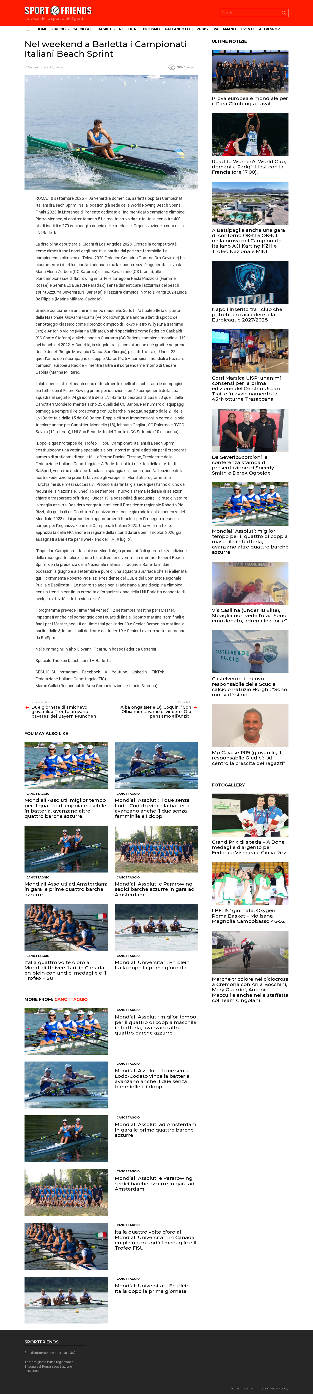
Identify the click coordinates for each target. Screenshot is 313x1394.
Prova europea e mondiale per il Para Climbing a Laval (250, 100)
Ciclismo (151, 29)
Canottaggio (37, 793)
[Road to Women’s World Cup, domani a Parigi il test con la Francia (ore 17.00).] (250, 134)
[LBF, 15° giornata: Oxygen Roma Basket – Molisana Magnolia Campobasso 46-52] (250, 883)
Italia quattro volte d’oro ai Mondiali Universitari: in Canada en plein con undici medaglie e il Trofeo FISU (65, 970)
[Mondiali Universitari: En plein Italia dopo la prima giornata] (156, 927)
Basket (105, 29)
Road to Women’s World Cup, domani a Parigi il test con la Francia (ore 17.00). (249, 167)
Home (41, 29)
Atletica (127, 29)
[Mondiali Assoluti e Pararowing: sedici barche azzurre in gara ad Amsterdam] (156, 849)
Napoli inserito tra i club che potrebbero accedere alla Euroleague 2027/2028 (247, 314)
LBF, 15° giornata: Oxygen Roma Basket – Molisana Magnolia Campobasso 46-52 (248, 916)
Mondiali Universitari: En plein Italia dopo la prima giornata (152, 964)
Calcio (59, 29)
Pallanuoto (177, 29)
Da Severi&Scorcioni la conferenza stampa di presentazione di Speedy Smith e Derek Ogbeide (243, 465)
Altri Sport (270, 29)
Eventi (247, 29)
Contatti (249, 1388)
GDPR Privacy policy (274, 1388)
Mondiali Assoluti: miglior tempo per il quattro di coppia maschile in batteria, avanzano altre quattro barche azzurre (65, 808)
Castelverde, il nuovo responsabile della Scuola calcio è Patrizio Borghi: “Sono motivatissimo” (249, 686)
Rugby (203, 29)
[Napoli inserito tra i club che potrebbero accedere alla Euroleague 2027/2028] (250, 282)
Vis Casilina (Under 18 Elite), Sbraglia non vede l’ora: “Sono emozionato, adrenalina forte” (249, 615)
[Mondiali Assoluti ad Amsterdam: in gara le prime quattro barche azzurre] (66, 849)
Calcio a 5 (82, 29)
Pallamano (225, 29)
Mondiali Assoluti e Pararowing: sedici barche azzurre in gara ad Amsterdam (155, 889)
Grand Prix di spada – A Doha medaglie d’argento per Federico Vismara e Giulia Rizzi (250, 847)
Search (283, 14)
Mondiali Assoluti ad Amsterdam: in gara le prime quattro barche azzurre (66, 889)
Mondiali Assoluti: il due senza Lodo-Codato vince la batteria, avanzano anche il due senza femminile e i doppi (153, 808)
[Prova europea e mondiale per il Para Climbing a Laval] (250, 71)
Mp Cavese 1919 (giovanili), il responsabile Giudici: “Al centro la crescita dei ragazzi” (248, 758)
